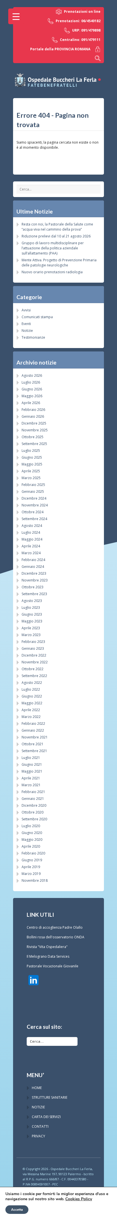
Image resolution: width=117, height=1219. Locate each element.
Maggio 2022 (32, 703)
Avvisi (26, 310)
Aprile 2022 (31, 709)
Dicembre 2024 (34, 498)
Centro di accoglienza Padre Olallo (55, 927)
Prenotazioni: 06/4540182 (78, 20)
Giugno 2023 (32, 614)
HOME (37, 1087)
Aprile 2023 (31, 628)
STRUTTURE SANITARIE (49, 1097)
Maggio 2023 (32, 621)
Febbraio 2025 (33, 484)
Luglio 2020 (31, 825)
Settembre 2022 (34, 675)
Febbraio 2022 (33, 723)
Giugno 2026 (32, 389)
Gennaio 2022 (33, 730)
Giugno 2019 (32, 860)
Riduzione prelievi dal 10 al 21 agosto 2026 (56, 236)
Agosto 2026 (32, 375)
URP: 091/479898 (86, 30)
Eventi (26, 323)
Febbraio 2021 (33, 791)
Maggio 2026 (32, 396)
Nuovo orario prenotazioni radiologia (52, 272)
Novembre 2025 (35, 430)
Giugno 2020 (32, 832)
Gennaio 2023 (33, 648)
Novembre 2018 (35, 880)
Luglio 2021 (31, 757)
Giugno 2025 (32, 457)
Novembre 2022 (35, 662)
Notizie (27, 330)
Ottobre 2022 (32, 669)
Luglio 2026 (31, 382)
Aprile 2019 (31, 866)
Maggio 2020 (32, 839)
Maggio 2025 (32, 464)
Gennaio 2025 (33, 491)
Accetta (17, 1209)
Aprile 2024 (31, 546)
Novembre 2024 (35, 505)
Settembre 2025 (34, 443)
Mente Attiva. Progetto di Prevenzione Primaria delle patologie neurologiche (59, 263)
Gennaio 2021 (33, 798)
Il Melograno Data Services (48, 956)
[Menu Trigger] (16, 16)
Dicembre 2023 (34, 573)
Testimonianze (33, 337)
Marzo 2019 (31, 873)
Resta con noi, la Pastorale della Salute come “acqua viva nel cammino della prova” (57, 227)
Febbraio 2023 (33, 641)
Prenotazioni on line (82, 11)
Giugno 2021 (32, 764)
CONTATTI (40, 1126)
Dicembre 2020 (34, 805)
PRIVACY (38, 1136)
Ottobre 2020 (32, 812)
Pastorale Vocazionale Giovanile (52, 966)
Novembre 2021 (35, 737)
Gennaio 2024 (33, 566)
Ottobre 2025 (32, 436)
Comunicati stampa (37, 316)
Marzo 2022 (31, 716)
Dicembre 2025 (34, 423)
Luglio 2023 (31, 607)
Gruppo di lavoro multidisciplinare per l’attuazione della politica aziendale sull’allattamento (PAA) (53, 248)
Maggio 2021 (32, 771)
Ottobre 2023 (32, 587)
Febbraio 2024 (33, 559)
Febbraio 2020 (33, 853)
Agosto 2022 (32, 682)
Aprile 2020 (31, 846)
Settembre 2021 (34, 750)
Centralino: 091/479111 (80, 39)
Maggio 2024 (32, 539)
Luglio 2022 (31, 689)
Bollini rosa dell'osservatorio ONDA (55, 937)
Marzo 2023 (31, 634)
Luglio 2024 (31, 532)
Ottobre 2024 (32, 512)
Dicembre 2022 (34, 655)
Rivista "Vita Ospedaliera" (47, 946)
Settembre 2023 (34, 593)
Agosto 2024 (32, 525)
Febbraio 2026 (33, 409)
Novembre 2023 (35, 580)
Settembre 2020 (34, 819)
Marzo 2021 (31, 785)
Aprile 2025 (31, 471)
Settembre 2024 (34, 518)
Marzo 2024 (31, 552)
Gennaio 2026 (33, 416)
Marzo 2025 (31, 477)
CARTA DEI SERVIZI (46, 1116)
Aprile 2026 (31, 402)
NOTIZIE (38, 1107)
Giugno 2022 (32, 696)
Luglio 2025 (31, 450)
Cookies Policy (78, 1199)
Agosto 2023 (32, 600)
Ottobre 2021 (32, 744)
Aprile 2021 (31, 778)
